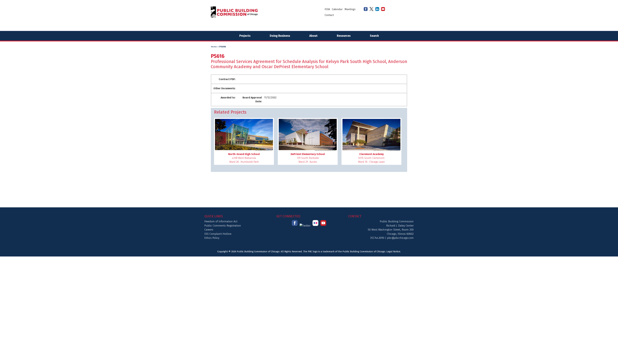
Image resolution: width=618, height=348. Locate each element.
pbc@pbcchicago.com (400, 238)
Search (374, 36)
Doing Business (280, 36)
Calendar (337, 9)
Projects (244, 36)
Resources (344, 36)
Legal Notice (393, 251)
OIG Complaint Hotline (217, 234)
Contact (329, 15)
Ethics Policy (211, 238)
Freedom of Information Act (220, 221)
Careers (208, 229)
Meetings (350, 9)
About (313, 36)
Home (214, 46)
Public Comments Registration (222, 225)
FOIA (327, 9)
